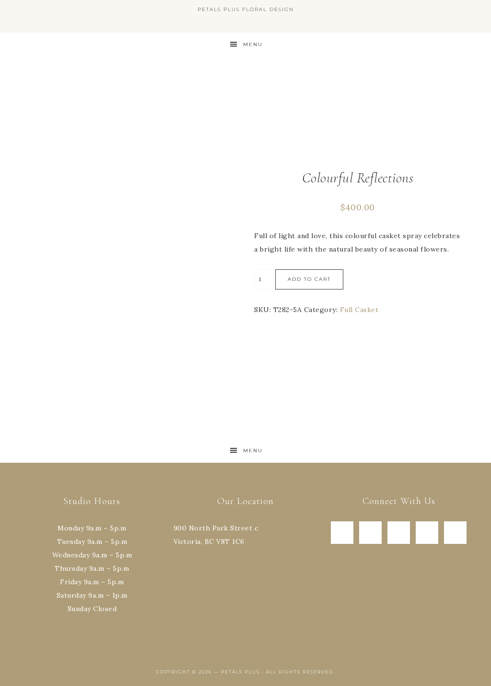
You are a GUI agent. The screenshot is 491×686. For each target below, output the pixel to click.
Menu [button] (253, 44)
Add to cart (309, 279)
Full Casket (359, 309)
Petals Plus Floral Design (245, 99)
